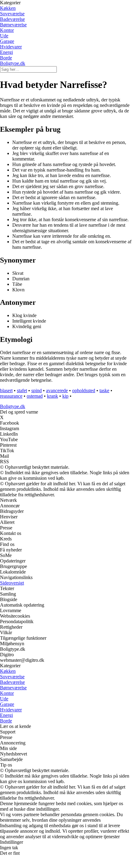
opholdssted (83, 390)
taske (104, 390)
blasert (6, 390)
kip (65, 396)
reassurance (11, 396)
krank (52, 396)
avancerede (57, 390)
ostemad (35, 396)
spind (36, 390)
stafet (22, 390)
